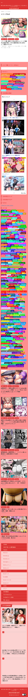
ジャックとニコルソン (16, 246)
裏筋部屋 (14, 210)
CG (24, 222)
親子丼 (3, 234)
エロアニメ (5, 81)
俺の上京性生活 (8, 317)
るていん (12, 270)
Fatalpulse (22, 255)
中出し (3, 284)
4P (2, 210)
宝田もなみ (21, 282)
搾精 (12, 234)
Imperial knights (5, 151)
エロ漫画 (12, 81)
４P (19, 299)
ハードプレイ (20, 210)
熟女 (17, 230)
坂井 (6, 230)
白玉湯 (10, 345)
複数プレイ (15, 333)
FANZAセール (21, 248)
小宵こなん (4, 357)
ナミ (3, 251)
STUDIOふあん (16, 264)
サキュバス (23, 275)
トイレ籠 (8, 47)
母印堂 (3, 222)
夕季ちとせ (21, 306)
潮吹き (19, 231)
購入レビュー (5, 345)
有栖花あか (14, 336)
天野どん (22, 287)
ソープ (20, 230)
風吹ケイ (18, 342)
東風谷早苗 (22, 338)
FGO (9, 311)
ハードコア (18, 332)
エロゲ (13, 75)
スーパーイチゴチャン (14, 225)
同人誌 (4, 87)
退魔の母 (14, 218)
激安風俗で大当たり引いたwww (9, 282)
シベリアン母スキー (6, 212)
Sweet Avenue (15, 255)
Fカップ (23, 272)
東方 (8, 329)
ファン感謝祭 (19, 213)
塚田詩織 (4, 303)
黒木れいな (13, 284)
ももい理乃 (4, 367)
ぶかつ (17, 296)
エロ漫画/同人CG (16, 89)
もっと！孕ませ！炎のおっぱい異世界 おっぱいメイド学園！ (14, 292)
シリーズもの (15, 46)
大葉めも (14, 344)
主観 (21, 239)
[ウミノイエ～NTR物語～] (14, 161)
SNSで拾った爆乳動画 (19, 74)
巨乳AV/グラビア (6, 89)
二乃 (19, 224)
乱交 (5, 47)
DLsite (4, 86)
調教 (24, 239)
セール (24, 254)
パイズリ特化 (12, 364)
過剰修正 (13, 326)
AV (14, 78)
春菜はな (4, 249)
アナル (7, 270)
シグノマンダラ (5, 342)
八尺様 (6, 358)
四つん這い (4, 245)
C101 (3, 330)
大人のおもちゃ (14, 335)
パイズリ (22, 46)
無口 (18, 305)
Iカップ (23, 324)
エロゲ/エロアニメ (12, 87)
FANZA (18, 81)
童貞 (21, 222)
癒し (9, 251)
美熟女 (9, 300)
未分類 (4, 90)
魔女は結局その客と (20, 249)
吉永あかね (4, 228)
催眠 (3, 279)
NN (24, 363)
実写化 (20, 333)
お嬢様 (19, 312)
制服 (17, 294)
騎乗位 (10, 215)
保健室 (3, 261)
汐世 (8, 347)
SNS (3, 363)
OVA (23, 276)
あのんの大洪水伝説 (6, 344)
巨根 (12, 251)
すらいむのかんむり (6, 258)
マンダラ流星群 (16, 353)
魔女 (21, 258)
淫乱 (9, 219)
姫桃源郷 (15, 260)
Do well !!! (9, 227)
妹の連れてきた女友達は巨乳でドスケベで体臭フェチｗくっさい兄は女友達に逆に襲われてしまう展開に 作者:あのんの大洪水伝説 (13, 652)
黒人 (15, 345)
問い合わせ (6, 600)
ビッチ (3, 339)
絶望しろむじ (18, 279)
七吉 (3, 246)
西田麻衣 (22, 228)
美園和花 (9, 233)
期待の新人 (7, 326)
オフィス (20, 336)
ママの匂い (15, 212)
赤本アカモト (11, 288)
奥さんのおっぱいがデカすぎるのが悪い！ (12, 267)
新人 (7, 355)
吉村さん (10, 46)
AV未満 (9, 275)
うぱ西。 (4, 347)
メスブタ (4, 227)
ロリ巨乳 (17, 257)
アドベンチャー (5, 299)
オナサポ (4, 240)
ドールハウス (17, 317)
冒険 (3, 318)
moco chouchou (6, 254)
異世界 (12, 269)
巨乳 (19, 46)
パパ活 (12, 348)
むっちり (19, 297)
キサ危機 (4, 188)
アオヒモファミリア (17, 363)
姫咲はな (22, 240)
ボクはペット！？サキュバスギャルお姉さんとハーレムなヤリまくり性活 (14, 361)
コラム (8, 335)
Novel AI (9, 224)
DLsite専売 (4, 366)
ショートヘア (17, 281)
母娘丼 (17, 222)
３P (5, 237)
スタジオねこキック (5, 171)
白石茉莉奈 (18, 288)
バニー (3, 270)
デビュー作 (14, 231)
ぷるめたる (20, 350)
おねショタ (4, 219)
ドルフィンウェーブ (17, 341)
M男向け (15, 227)
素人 (20, 294)
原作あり (18, 242)
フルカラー (4, 311)
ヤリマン (10, 263)
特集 (24, 257)
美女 (21, 221)
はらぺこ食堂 (5, 294)
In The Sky (4, 285)
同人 (22, 354)
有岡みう (17, 258)
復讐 (3, 317)
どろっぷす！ (5, 215)
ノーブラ (20, 260)
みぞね (19, 276)
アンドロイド (5, 225)
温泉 (21, 254)
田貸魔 (12, 329)
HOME (5, 544)
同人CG (10, 84)
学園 (7, 287)
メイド (19, 344)
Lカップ (3, 335)
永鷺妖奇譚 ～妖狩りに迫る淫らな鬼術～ (10, 132)
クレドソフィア (5, 213)
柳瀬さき (19, 345)
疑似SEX (9, 221)
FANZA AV (16, 80)
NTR (8, 303)
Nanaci (3, 348)
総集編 (15, 276)
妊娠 (13, 222)
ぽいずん (3, 152)
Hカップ (4, 248)
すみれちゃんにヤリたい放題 (15, 330)
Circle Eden (4, 276)
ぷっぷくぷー (5, 364)
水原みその (4, 269)
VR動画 (16, 234)
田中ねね (19, 273)
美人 (17, 236)
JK (8, 269)
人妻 (13, 275)
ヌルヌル (4, 278)
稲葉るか (14, 224)
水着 (5, 210)
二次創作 (8, 234)
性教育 (18, 252)
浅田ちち (18, 272)
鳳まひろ (22, 315)
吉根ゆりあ (12, 294)
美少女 (3, 355)
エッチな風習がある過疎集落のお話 (16, 243)
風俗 (6, 251)
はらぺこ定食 (11, 230)
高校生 (17, 300)
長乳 (3, 326)
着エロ (12, 299)
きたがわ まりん (11, 272)
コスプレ (4, 296)
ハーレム (4, 221)
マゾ (19, 233)
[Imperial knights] (14, 142)
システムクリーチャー (7, 338)
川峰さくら (19, 290)
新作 (9, 357)
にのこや (18, 270)
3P (18, 254)
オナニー (19, 326)
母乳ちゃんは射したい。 (8, 302)
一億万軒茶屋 (22, 269)
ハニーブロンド (13, 350)
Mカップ (21, 237)
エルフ (13, 296)
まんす (3, 287)
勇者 (8, 249)
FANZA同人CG (18, 84)
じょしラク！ (16, 321)
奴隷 (3, 233)
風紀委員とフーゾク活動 (18, 278)
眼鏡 (16, 299)
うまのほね (16, 338)
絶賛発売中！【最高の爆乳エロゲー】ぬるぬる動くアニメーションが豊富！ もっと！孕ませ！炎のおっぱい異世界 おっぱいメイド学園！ (14, 390)
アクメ (17, 239)
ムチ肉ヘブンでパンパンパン (9, 273)
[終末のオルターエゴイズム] (14, 109)
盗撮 (18, 221)
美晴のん (23, 252)
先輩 (24, 355)
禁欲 (12, 257)
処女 (21, 300)
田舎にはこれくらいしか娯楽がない (10, 320)
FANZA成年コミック (7, 74)
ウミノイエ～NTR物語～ (7, 169)
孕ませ (23, 231)
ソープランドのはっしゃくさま (15, 366)
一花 (18, 215)
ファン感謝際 (5, 350)
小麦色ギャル (11, 237)
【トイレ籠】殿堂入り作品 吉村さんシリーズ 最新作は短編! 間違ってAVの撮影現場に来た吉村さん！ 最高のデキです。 (14, 42)
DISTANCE (12, 332)
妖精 (8, 315)
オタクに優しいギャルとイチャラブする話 (12, 351)
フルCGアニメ (18, 347)
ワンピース (16, 240)
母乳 (12, 311)
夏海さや (22, 303)
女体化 (16, 269)
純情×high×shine (6, 308)
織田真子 (9, 278)
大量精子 (4, 272)
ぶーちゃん (12, 355)
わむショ (9, 341)
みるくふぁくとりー (13, 306)
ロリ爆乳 (4, 224)
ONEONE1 (4, 119)
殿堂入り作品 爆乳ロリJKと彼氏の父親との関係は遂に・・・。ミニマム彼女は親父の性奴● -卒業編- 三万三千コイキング (13, 422)
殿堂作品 (17, 275)
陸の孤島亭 (21, 309)
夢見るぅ (4, 314)
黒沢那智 (11, 281)
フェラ (3, 333)
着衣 (23, 273)
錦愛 (21, 257)
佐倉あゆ (19, 219)
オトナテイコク (5, 321)
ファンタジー (8, 279)
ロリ (13, 300)
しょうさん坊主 (5, 290)
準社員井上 (13, 254)
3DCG (12, 308)
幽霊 (24, 213)
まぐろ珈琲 (22, 329)
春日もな (12, 236)
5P (19, 308)
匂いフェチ (11, 324)
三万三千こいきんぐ (6, 218)
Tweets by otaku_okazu (7, 205)
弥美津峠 (20, 327)
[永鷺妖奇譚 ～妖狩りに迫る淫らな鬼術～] (14, 126)
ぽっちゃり (21, 236)
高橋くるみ (8, 264)
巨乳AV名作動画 (17, 261)
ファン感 (21, 357)
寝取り (18, 284)
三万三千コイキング (12, 312)
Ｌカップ (4, 242)
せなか (8, 296)
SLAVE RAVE (4, 133)
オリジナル (22, 285)
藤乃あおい (8, 333)
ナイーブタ (9, 240)
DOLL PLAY (5, 281)
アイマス (4, 329)
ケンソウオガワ (20, 339)
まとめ (22, 270)
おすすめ (17, 285)
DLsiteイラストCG (7, 78)
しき (19, 218)
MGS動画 (9, 86)
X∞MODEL (14, 248)
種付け (22, 305)
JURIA (22, 353)
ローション (12, 287)
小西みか (12, 342)
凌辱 (3, 230)
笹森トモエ (12, 239)
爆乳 (23, 332)
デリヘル (23, 225)
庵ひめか (16, 314)
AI (5, 233)
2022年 (10, 276)
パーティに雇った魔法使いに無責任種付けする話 (13, 323)
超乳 (3, 358)
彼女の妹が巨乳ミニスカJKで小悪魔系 (11, 216)
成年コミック (14, 357)
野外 (22, 264)
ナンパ (12, 303)
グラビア (4, 84)
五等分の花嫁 (8, 363)
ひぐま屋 (4, 341)
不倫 (12, 245)
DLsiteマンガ (5, 77)
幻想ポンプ (17, 348)
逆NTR (3, 264)
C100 (16, 237)
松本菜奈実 (16, 315)
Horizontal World (5, 189)
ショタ (7, 284)
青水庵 (9, 210)
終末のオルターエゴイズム (7, 117)
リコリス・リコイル (6, 353)
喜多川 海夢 (9, 261)
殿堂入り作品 (6, 75)
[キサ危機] (14, 179)
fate (11, 321)
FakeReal (23, 284)
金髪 (15, 305)
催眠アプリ (4, 288)
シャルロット (5, 332)
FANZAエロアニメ (18, 86)
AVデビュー (4, 263)
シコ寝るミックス (6, 231)
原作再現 (23, 233)
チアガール (4, 306)
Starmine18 (10, 305)
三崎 (22, 242)
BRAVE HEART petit (7, 260)
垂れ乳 (15, 327)
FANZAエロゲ (20, 75)
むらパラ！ (4, 300)
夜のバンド (13, 290)
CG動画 (12, 347)
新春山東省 (10, 285)
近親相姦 (4, 305)
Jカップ (24, 294)
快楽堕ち (10, 327)
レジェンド (4, 324)
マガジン (14, 233)
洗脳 (16, 308)
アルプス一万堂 (5, 236)
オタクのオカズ (14, 8)
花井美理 (4, 315)
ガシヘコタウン (11, 242)
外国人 (7, 348)
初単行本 (12, 213)
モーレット (4, 327)
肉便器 (22, 299)
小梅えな (7, 318)
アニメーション (22, 227)
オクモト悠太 (19, 355)
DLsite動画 (13, 77)
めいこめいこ (5, 297)
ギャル (16, 245)
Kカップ (17, 303)
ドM (3, 237)
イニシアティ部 (18, 311)
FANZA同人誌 (20, 83)
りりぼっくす (20, 364)
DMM (18, 78)
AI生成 (17, 287)
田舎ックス (4, 243)
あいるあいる (22, 245)
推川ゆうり (21, 314)
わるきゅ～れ (5, 239)
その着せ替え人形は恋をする (9, 252)
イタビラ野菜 (12, 297)
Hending (13, 219)
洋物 (15, 215)
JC (6, 330)
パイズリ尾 (9, 314)
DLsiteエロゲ (21, 77)
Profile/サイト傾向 (8, 597)
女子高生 (4, 275)
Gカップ (12, 249)
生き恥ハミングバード (13, 228)
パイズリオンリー (6, 336)
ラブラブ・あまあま (19, 302)
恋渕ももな (8, 222)
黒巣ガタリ (7, 246)
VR (14, 339)
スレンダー (22, 263)
